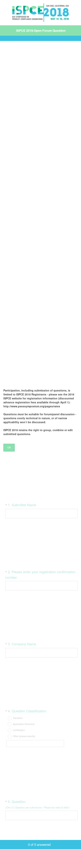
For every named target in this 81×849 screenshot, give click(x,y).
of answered (39, 844)
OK (9, 447)
